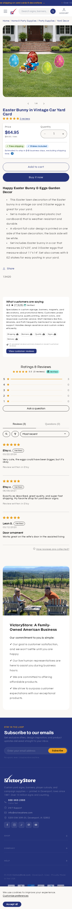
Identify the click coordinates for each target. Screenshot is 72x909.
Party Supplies (47, 21)
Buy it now (36, 177)
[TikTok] (21, 825)
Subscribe (57, 750)
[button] (11, 118)
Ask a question (36, 408)
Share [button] (10, 268)
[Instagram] (14, 825)
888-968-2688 (16, 800)
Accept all (12, 904)
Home (6, 21)
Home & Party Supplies (24, 21)
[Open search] (6, 434)
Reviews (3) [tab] (19, 424)
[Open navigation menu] (5, 11)
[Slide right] (44, 103)
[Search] (53, 11)
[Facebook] (7, 825)
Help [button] (7, 861)
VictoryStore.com (21, 875)
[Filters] (15, 434)
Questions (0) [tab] (52, 424)
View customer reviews (21, 351)
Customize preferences (15, 896)
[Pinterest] (29, 825)
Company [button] (9, 848)
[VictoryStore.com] (13, 11)
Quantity (46, 127)
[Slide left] (28, 103)
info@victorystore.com (20, 812)
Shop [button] (7, 836)
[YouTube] (36, 825)
